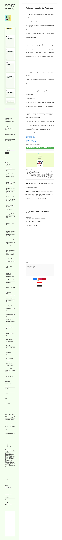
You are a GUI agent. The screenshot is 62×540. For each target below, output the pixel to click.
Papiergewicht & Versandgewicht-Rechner (10, 70)
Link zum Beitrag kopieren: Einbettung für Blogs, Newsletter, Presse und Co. (39, 147)
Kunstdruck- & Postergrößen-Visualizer (10, 86)
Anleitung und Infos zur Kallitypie (10, 287)
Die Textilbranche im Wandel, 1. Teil (10, 136)
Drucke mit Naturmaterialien (9, 319)
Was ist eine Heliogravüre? (11, 424)
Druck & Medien (7, 497)
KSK (5, 499)
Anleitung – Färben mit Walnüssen (32, 191)
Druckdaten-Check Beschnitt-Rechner (10, 52)
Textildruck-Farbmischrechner (10, 45)
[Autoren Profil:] (28, 173)
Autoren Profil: (32, 171)
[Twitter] (52, 172)
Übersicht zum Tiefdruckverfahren (10, 347)
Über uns (6, 398)
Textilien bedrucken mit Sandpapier (10, 321)
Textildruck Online (7, 381)
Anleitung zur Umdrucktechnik (10, 331)
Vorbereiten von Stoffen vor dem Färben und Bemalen (35, 194)
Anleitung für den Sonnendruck (10, 333)
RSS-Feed (6, 393)
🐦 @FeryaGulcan (40, 285)
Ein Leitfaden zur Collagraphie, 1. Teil (10, 132)
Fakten (27, 262)
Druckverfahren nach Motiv (9, 350)
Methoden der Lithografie (9, 363)
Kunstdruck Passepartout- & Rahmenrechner (10, 77)
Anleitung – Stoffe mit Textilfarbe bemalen (33, 183)
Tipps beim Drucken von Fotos (11, 433)
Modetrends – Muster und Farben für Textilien (34, 188)
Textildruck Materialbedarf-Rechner (10, 42)
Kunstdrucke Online (7, 386)
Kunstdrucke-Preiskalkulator (9, 80)
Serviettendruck (8, 360)
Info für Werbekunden (29, 260)
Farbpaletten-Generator (9, 83)
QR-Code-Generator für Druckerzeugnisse (10, 95)
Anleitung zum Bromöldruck (9, 289)
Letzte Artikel (30, 169)
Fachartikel (6, 162)
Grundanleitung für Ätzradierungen (10, 308)
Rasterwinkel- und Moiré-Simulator (9, 54)
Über (26, 169)
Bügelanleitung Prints (8, 352)
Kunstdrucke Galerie (7, 391)
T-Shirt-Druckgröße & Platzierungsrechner (10, 39)
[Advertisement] (10, 523)
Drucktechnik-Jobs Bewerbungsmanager (10, 101)
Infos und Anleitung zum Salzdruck (10, 290)
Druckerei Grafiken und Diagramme (10, 374)
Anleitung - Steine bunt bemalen (10, 176)
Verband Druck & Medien (8, 494)
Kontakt (6, 400)
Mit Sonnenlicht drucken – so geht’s (9, 121)
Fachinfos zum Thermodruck (9, 221)
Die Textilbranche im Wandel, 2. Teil (10, 134)
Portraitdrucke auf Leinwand (9, 365)
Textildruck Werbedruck (8, 383)
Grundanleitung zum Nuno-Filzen (10, 314)
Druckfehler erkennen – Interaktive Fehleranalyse (10, 58)
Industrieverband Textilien (8, 504)
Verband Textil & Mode (8, 502)
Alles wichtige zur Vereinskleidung (10, 264)
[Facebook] (51, 172)
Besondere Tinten (48, 288)
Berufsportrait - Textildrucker (9, 298)
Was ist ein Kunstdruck (9, 368)
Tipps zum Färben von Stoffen (31, 186)
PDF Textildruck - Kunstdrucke (9, 376)
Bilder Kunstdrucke (7, 388)
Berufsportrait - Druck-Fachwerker (10, 261)
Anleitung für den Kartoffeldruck (10, 276)
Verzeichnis (6, 396)
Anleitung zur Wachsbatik (9, 345)
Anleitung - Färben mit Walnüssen (10, 203)
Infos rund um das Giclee (11, 426)
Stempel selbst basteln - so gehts (10, 202)
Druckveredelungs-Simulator (10, 93)
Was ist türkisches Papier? (9, 180)
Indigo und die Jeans (43, 288)
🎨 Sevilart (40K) (40, 282)
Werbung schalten (7, 403)
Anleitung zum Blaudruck (9, 282)
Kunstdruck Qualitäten (9, 168)
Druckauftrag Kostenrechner (9, 67)
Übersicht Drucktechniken (9, 358)
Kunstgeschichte (8, 170)
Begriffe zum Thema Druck (9, 341)
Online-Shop (6, 481)
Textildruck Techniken (8, 378)
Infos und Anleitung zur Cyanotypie (10, 295)
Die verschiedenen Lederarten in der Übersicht (32, 288)
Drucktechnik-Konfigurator (9, 65)
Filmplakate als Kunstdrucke (9, 185)
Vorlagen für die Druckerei (9, 339)
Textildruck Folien (8, 285)
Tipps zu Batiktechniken (9, 316)
